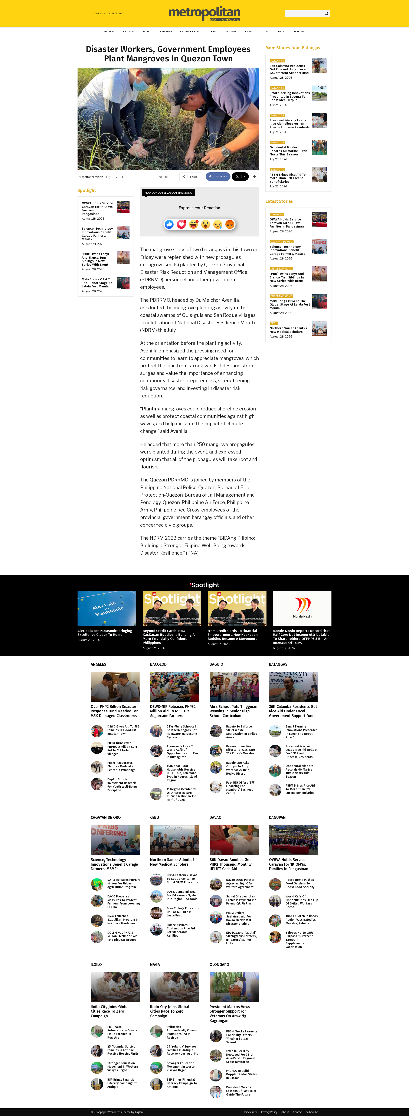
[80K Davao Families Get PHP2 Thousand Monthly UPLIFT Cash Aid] (234, 840)
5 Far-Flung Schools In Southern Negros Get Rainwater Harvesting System (182, 732)
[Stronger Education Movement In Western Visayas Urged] (97, 1068)
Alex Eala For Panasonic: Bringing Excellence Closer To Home (105, 633)
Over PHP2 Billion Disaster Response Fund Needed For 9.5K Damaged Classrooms (114, 711)
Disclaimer (250, 1112)
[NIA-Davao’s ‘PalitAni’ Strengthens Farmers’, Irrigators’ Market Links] (216, 937)
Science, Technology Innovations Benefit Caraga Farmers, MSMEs (97, 234)
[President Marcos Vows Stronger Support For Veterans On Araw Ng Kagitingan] (234, 987)
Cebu (274, 323)
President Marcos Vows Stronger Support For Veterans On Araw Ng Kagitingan (230, 1013)
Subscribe (312, 1112)
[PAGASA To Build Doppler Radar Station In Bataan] (216, 1075)
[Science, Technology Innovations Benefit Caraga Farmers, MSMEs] (123, 232)
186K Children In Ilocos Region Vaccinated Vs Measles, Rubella (302, 919)
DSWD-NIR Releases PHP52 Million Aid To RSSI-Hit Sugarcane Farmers (173, 711)
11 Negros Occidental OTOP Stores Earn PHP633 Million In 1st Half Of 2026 (181, 794)
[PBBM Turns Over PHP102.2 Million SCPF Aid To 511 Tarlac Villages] (97, 748)
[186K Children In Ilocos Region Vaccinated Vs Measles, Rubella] (275, 921)
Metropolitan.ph (92, 176)
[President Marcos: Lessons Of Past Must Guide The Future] (216, 1092)
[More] (254, 176)
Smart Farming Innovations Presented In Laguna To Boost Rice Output (290, 96)
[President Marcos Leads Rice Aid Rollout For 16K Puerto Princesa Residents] (319, 120)
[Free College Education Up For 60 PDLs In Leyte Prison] (156, 913)
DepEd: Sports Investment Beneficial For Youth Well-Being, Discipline (122, 785)
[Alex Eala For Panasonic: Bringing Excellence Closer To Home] (107, 608)
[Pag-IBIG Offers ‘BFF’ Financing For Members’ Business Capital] (216, 787)
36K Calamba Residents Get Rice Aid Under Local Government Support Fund (289, 69)
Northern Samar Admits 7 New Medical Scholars (288, 330)
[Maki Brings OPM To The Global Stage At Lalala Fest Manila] (123, 283)
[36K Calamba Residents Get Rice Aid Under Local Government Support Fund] (319, 65)
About (285, 1112)
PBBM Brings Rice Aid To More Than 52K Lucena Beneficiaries (288, 178)
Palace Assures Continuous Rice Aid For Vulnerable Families (181, 930)
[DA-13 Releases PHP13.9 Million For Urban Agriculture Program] (97, 884)
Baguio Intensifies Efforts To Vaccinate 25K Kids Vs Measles (240, 750)
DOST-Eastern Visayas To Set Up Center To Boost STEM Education (182, 878)
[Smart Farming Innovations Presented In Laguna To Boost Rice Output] (319, 93)
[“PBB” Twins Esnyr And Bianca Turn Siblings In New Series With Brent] (123, 257)
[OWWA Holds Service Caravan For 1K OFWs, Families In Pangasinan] (123, 207)
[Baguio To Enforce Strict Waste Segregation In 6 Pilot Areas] (216, 731)
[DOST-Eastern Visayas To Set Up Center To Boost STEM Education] (156, 880)
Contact (297, 1112)
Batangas (277, 61)
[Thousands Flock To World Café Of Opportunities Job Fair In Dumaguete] (156, 751)
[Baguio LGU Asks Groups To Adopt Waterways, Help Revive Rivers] (216, 767)
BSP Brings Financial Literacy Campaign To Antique (122, 1083)
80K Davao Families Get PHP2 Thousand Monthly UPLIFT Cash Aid (231, 864)
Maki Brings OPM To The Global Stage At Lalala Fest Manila (97, 282)
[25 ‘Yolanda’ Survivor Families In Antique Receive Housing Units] (97, 1051)
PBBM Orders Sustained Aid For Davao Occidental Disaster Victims (238, 918)
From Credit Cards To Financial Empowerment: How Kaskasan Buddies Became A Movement (233, 635)
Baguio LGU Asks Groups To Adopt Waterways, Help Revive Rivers (238, 768)
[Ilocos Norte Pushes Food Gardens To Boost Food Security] (275, 884)
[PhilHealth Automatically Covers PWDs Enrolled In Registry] (97, 1031)
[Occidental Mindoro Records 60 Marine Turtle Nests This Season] (319, 147)
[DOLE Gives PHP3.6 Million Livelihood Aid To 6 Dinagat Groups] (97, 937)
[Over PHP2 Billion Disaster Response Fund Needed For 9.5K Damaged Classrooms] (115, 687)
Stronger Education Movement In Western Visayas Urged (122, 1066)
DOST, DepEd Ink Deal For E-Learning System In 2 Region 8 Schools (182, 895)
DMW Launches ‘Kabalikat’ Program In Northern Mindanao (122, 919)
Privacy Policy (269, 1112)
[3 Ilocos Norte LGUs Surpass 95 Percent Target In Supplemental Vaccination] (275, 937)
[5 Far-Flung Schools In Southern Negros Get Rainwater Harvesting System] (156, 731)
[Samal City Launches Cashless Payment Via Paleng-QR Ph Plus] (216, 901)
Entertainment (281, 269)
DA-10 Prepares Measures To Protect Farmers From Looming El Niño (123, 902)
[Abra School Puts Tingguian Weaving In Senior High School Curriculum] (234, 687)
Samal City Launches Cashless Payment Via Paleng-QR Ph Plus (241, 900)
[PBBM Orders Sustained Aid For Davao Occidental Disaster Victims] (216, 917)
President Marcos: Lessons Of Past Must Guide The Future (241, 1091)
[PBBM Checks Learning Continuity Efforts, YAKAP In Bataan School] (216, 1036)
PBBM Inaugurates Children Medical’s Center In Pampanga (121, 766)
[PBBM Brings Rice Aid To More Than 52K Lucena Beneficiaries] (319, 174)
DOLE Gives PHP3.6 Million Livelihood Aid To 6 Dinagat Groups (122, 936)
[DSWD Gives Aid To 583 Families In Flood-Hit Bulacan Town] (97, 731)
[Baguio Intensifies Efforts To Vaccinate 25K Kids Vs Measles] (216, 751)
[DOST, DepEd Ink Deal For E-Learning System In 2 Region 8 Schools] (156, 896)
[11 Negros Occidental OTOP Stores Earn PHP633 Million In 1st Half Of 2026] (156, 794)
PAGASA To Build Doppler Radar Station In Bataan (242, 1074)
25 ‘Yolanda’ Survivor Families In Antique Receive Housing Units (122, 1050)
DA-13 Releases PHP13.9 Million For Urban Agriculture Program (123, 883)
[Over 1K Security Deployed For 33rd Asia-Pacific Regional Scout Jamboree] (216, 1055)
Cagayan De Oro (282, 242)
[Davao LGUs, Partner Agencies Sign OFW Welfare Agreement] (216, 884)
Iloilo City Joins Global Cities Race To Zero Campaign (110, 1011)
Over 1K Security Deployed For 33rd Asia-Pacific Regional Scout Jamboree (240, 1056)
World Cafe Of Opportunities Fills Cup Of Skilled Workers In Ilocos (302, 902)
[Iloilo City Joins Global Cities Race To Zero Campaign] (115, 987)
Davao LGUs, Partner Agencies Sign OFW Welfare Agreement (240, 883)
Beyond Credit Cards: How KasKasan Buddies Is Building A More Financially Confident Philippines (169, 637)
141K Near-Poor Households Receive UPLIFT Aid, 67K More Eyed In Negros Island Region (182, 773)
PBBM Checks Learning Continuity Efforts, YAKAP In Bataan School (241, 1037)
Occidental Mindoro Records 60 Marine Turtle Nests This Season (289, 150)
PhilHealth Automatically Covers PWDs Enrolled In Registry (122, 1032)
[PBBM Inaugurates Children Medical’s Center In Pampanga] (97, 767)
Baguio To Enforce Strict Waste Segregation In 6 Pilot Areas (241, 732)
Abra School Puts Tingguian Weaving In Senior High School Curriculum (233, 711)
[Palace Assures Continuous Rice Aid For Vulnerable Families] (156, 929)
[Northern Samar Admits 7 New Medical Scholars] (319, 328)
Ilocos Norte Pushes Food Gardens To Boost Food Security (300, 883)
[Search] (326, 13)
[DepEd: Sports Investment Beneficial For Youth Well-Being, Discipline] (97, 784)
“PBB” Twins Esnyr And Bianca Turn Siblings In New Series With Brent (95, 259)
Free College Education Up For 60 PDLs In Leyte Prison (183, 912)
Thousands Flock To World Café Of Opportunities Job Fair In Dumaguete (182, 752)
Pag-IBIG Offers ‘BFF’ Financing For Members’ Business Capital (240, 788)
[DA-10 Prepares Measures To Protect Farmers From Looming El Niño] (97, 901)
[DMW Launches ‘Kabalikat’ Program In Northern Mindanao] (97, 921)
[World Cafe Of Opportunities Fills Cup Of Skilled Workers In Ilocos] (275, 901)
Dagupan (277, 214)
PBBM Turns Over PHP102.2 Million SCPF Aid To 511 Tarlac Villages (122, 748)
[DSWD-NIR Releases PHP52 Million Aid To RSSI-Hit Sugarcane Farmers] (174, 687)
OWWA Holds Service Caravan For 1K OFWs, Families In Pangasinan (98, 208)
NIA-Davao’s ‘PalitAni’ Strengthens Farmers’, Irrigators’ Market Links (241, 938)
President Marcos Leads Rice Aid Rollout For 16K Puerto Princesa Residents (290, 123)
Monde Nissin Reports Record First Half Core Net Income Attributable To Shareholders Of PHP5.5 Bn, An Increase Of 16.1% (301, 637)
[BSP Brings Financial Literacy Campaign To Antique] (97, 1084)
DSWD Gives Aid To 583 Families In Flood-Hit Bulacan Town (123, 730)
